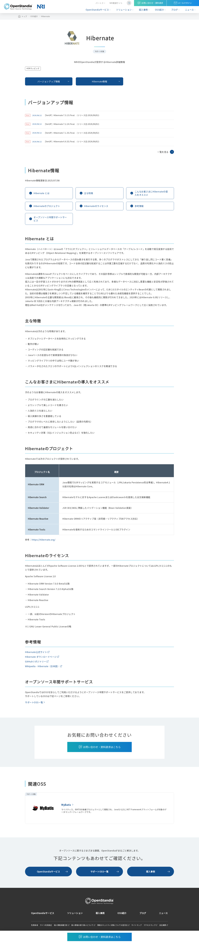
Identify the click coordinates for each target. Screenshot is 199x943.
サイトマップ (136, 925)
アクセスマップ (150, 925)
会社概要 (162, 925)
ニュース (189, 9)
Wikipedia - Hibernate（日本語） (42, 666)
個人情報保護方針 (61, 925)
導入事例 (143, 9)
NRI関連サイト (116, 3)
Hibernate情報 (99, 81)
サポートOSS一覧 (34, 702)
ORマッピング (33, 68)
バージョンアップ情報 (48, 81)
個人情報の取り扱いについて (82, 925)
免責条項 (34, 925)
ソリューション (124, 9)
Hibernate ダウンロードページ (41, 656)
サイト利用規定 (46, 925)
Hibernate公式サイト (36, 652)
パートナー (100, 3)
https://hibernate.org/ (43, 539)
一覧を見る (163, 151)
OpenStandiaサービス (97, 9)
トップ (24, 16)
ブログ (174, 9)
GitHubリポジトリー (35, 661)
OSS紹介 (159, 9)
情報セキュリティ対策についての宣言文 (112, 925)
